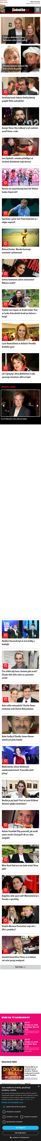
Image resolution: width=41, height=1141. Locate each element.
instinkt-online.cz (31, 1078)
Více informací (28, 1099)
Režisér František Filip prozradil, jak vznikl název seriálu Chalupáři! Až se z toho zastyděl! (20, 834)
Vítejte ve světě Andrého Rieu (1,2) (31, 1043)
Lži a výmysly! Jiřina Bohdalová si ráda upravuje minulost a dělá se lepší (18, 375)
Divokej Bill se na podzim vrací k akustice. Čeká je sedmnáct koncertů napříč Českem (32, 1071)
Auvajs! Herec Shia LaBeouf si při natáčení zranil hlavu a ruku (20, 130)
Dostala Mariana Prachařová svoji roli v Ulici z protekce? (18, 928)
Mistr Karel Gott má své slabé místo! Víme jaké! (20, 867)
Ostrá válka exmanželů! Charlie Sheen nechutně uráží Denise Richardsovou (18, 707)
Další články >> (20, 967)
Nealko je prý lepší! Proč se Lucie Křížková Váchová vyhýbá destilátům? (20, 802)
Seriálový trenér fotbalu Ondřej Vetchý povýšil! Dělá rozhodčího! (18, 99)
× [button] (38, 1086)
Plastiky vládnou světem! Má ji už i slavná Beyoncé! (15, 67)
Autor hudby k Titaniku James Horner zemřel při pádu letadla (18, 738)
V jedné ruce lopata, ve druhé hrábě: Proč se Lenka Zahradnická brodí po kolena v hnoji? (19, 313)
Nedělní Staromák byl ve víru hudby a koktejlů (18, 643)
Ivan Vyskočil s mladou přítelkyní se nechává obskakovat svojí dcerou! (17, 160)
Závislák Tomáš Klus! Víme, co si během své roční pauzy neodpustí (19, 959)
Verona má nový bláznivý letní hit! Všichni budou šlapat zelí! (20, 190)
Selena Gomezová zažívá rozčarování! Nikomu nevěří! (18, 281)
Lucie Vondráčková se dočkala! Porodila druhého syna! (19, 345)
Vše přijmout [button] (20, 1128)
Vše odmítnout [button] (20, 1133)
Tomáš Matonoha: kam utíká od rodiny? (14, 419)
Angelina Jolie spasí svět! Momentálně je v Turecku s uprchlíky (20, 897)
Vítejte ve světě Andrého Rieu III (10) (32, 1026)
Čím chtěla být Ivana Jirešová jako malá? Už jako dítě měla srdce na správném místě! (19, 674)
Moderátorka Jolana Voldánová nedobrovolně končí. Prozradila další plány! (18, 770)
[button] (20, 1102)
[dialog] (20, 1112)
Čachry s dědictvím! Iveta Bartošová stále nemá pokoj (15, 38)
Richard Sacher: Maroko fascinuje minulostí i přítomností (16, 251)
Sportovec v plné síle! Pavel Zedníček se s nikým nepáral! (20, 221)
